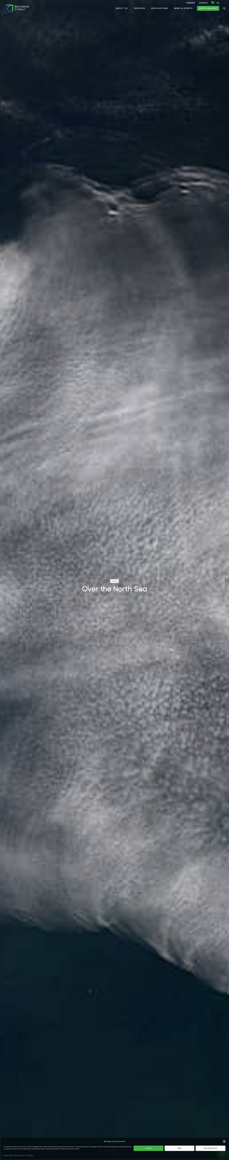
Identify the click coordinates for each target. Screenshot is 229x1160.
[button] (224, 1141)
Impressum (30, 1155)
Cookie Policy (8, 1155)
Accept (148, 1148)
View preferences (210, 1148)
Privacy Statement (19, 1155)
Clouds (114, 581)
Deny (179, 1148)
